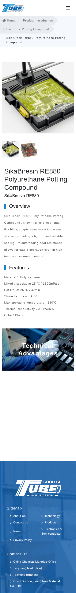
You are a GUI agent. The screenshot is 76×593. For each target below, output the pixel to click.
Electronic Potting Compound (27, 29)
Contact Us (20, 522)
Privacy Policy (22, 540)
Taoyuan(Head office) (27, 568)
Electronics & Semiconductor (51, 531)
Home (11, 20)
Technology (52, 516)
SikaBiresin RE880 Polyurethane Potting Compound (35, 40)
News (17, 531)
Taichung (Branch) (25, 574)
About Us (19, 516)
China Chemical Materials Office (34, 561)
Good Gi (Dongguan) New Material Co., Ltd (35, 584)
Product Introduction (38, 20)
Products (50, 522)
